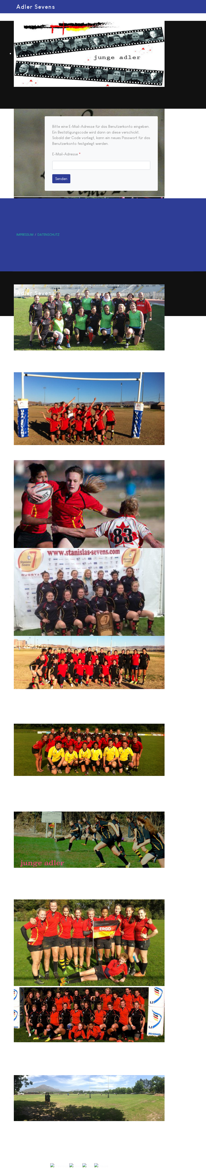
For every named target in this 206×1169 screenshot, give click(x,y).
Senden (61, 178)
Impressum (24, 234)
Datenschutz (48, 234)
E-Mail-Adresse (66, 154)
